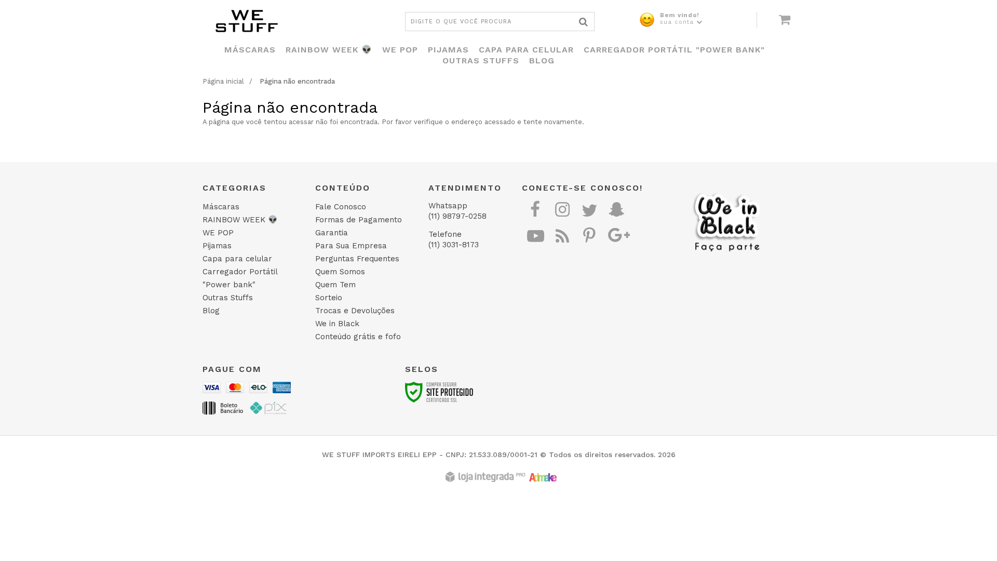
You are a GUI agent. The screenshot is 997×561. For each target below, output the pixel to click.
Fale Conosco (340, 206)
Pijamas (217, 245)
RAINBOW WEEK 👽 (240, 219)
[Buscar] (583, 22)
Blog (211, 310)
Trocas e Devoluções (355, 310)
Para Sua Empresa (351, 245)
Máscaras (221, 206)
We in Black (337, 323)
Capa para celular (237, 258)
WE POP (218, 232)
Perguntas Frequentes (357, 258)
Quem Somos (340, 271)
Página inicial (223, 81)
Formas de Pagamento (358, 219)
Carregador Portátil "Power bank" (240, 278)
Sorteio (328, 297)
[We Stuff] (296, 20)
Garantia (331, 232)
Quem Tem (335, 284)
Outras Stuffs (228, 297)
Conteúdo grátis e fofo (358, 336)
